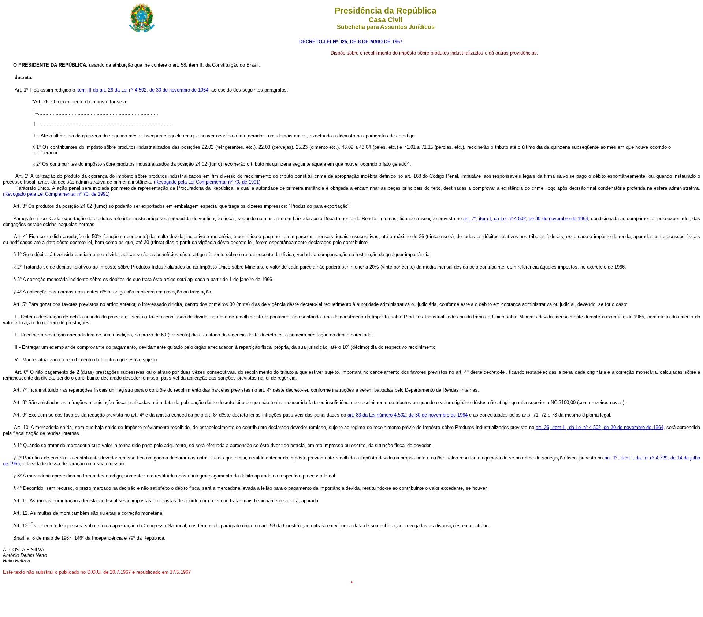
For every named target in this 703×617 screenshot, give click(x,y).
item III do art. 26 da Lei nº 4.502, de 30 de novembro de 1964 (142, 90)
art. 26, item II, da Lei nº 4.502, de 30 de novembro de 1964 (599, 427)
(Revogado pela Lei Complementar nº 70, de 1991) (207, 182)
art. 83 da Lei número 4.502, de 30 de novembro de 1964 (407, 415)
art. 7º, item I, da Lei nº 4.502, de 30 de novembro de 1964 (525, 218)
